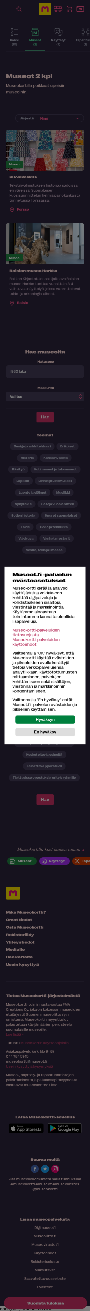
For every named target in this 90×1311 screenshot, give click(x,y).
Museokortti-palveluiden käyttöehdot (36, 642)
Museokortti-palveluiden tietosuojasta (36, 632)
